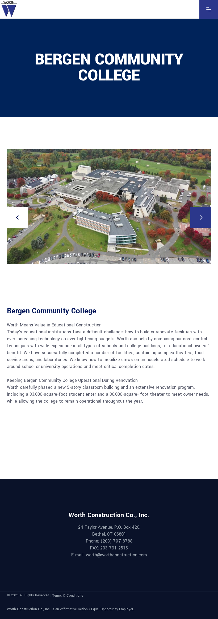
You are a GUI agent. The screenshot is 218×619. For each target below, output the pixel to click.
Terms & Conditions (67, 595)
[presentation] (17, 217)
